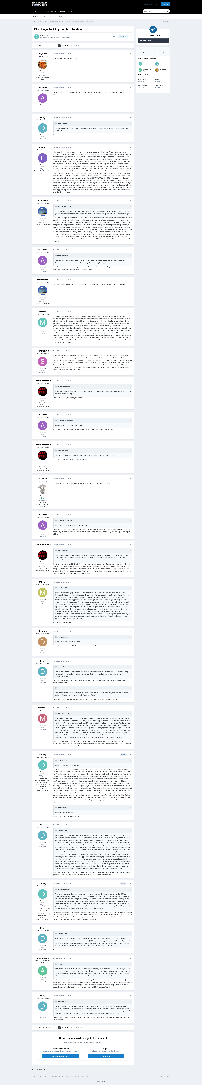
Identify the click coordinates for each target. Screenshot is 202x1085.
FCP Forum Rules (145, 41)
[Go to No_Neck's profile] (42, 64)
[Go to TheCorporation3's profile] (42, 391)
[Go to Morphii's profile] (42, 322)
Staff (52, 16)
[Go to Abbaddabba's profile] (42, 971)
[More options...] (130, 54)
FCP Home (37, 11)
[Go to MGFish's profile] (42, 592)
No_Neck (42, 54)
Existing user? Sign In (150, 4)
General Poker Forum (62, 37)
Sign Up (165, 4)
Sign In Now (106, 1056)
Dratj (42, 117)
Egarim (42, 147)
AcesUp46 (43, 87)
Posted (62, 54)
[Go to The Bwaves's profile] (157, 70)
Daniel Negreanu (50, 11)
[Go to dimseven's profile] (42, 641)
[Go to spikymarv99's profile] (42, 361)
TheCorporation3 (43, 381)
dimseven (42, 631)
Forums (35, 16)
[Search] (167, 11)
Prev (39, 45)
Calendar (45, 16)
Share (112, 36)
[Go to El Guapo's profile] (42, 489)
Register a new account (60, 1056)
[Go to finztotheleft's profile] (42, 211)
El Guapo (43, 479)
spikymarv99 (42, 351)
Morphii (42, 312)
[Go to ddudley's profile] (36, 36)
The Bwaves (164, 69)
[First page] (34, 45)
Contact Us (101, 1082)
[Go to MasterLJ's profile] (42, 718)
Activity (70, 11)
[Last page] (71, 45)
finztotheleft (42, 201)
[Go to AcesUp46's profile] (42, 98)
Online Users (62, 16)
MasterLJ (42, 708)
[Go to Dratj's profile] (42, 128)
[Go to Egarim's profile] (42, 158)
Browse (62, 11)
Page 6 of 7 (80, 45)
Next (67, 45)
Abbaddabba (43, 958)
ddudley (45, 35)
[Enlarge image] (124, 284)
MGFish (42, 582)
